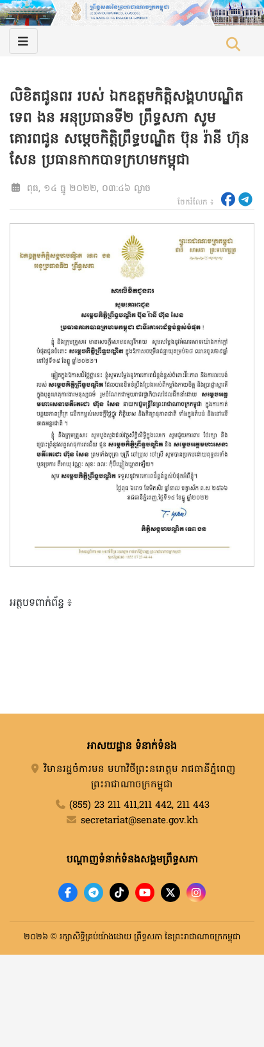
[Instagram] (196, 892)
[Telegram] (93, 892)
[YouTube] (144, 892)
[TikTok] (119, 892)
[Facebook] (68, 892)
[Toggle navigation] (23, 41)
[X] (170, 892)
